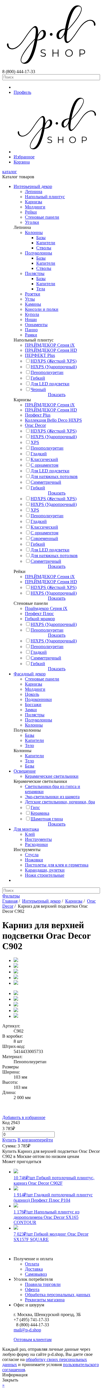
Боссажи (33, 704)
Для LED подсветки (50, 383)
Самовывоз (36, 1274)
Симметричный (46, 482)
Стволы (43, 247)
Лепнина (33, 191)
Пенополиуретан (47, 372)
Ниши (31, 319)
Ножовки (34, 859)
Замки (31, 709)
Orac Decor (35, 425)
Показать (56, 394)
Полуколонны (38, 253)
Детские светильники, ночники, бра (60, 801)
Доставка (34, 1269)
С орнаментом (44, 465)
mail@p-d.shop (27, 1329)
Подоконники (38, 699)
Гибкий (38, 378)
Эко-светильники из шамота (52, 796)
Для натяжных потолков (54, 476)
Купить (9, 1139)
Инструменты (38, 839)
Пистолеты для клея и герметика (56, 864)
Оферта (32, 1289)
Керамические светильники (51, 776)
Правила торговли (43, 1284)
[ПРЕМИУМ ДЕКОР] (57, 151)
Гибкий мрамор (40, 618)
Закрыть (10, 1379)
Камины (33, 304)
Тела (40, 288)
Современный (44, 538)
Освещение (25, 771)
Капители (45, 242)
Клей (30, 834)
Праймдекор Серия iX (46, 608)
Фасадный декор (30, 673)
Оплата (32, 1263)
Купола (32, 314)
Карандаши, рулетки (45, 870)
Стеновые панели (42, 217)
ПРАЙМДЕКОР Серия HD (51, 350)
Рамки (31, 334)
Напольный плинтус (45, 196)
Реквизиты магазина (45, 1299)
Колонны (34, 232)
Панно (31, 329)
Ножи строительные (44, 875)
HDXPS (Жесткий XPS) (53, 361)
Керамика (40, 813)
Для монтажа (26, 829)
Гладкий (39, 453)
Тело (29, 745)
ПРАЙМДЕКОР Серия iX (50, 345)
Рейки (31, 212)
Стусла (32, 854)
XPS (35, 442)
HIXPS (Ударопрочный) (54, 366)
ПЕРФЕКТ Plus (40, 355)
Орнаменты (36, 324)
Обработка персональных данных (57, 1294)
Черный (38, 389)
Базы (41, 237)
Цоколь (32, 694)
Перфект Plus (37, 415)
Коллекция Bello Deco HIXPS (53, 420)
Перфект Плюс (39, 613)
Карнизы (33, 201)
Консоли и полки (41, 309)
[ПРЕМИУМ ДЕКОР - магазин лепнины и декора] (51, 66)
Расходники (36, 844)
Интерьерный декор (33, 186)
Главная (10, 901)
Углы (30, 299)
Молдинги (35, 206)
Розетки (32, 293)
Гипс (35, 807)
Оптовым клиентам (33, 1339)
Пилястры (34, 273)
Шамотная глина (47, 818)
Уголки (32, 222)
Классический (44, 459)
